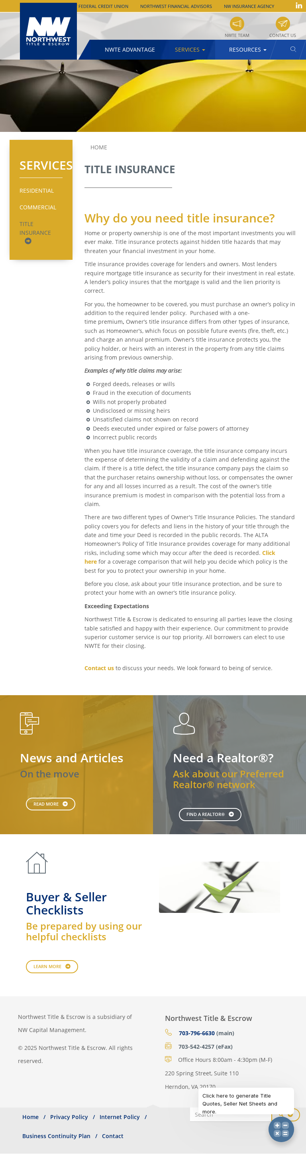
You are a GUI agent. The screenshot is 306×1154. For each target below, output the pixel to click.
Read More (46, 804)
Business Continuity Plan (56, 1136)
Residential (37, 190)
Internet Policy (120, 1117)
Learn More (47, 966)
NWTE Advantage (130, 49)
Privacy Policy (69, 1117)
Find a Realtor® (205, 814)
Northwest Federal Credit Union (89, 6)
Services (188, 49)
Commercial (38, 207)
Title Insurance (35, 228)
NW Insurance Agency (249, 6)
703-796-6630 (197, 1033)
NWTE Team (237, 35)
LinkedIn (299, 5)
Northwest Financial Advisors (176, 6)
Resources (246, 49)
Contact (113, 1136)
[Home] (51, 31)
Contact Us (282, 35)
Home (98, 147)
